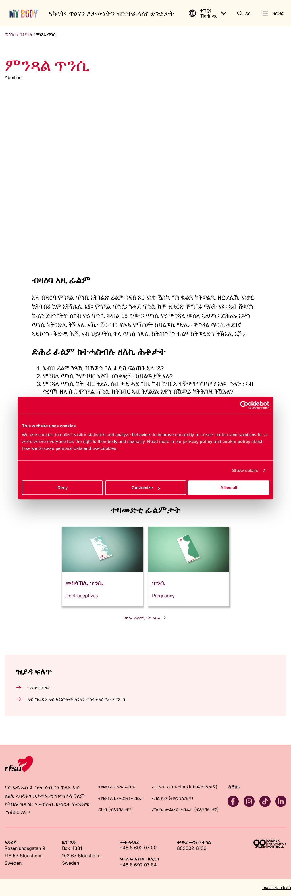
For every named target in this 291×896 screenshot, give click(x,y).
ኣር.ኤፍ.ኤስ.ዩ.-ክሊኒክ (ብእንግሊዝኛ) (184, 786)
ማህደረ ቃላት (39, 688)
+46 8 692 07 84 (138, 865)
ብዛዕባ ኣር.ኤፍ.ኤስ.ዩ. (117, 786)
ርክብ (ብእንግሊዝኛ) (115, 809)
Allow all (228, 487)
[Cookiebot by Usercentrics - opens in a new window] (244, 405)
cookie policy (236, 441)
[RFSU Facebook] (233, 801)
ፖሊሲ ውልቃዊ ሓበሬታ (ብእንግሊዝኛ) (185, 809)
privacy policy (198, 441)
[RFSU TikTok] (265, 801)
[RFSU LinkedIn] (280, 801)
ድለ (247, 13)
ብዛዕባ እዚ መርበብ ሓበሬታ (121, 798)
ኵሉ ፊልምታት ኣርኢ (142, 618)
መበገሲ (10, 34)
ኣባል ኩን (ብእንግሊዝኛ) (172, 798)
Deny (62, 487)
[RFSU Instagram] (249, 801)
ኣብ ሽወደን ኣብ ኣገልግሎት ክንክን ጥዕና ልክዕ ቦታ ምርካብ (76, 699)
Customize (142, 487)
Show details (245, 470)
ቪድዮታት (25, 34)
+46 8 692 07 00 (138, 847)
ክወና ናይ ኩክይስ (276, 887)
